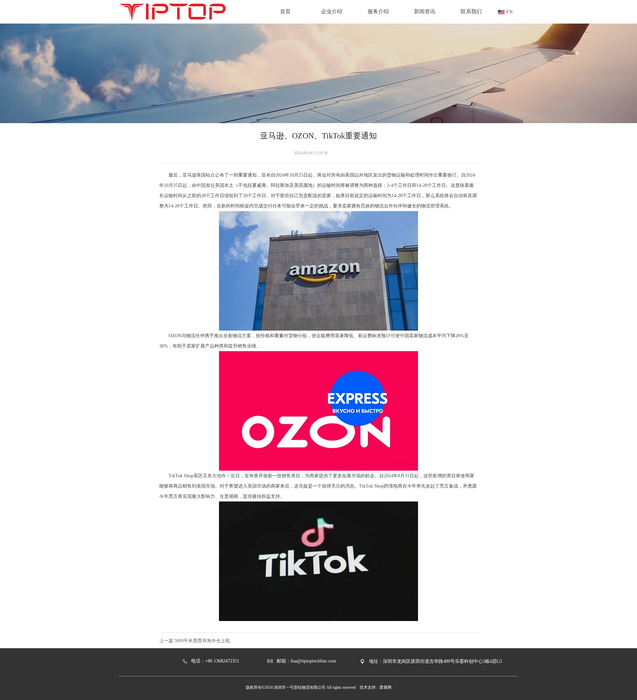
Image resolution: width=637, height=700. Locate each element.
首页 (285, 11)
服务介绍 (378, 11)
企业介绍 (331, 11)
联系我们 (471, 11)
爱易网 (385, 687)
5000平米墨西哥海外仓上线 (202, 640)
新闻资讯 (424, 11)
